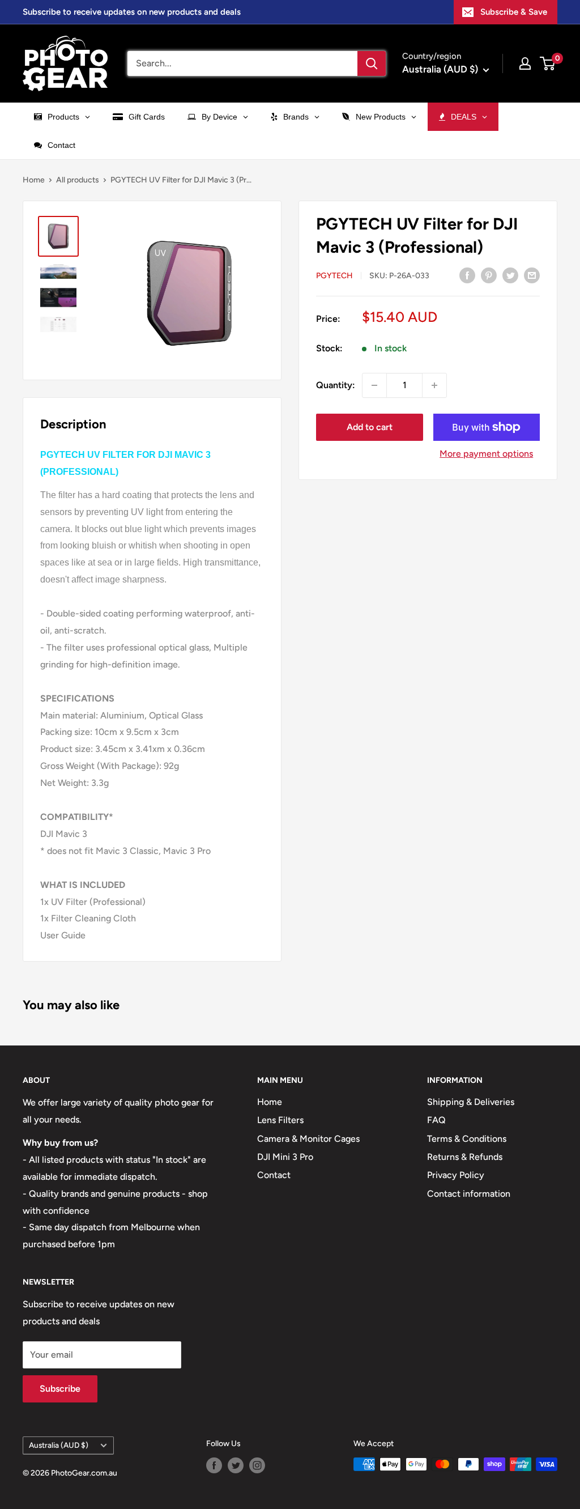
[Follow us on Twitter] (236, 1465)
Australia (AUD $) (58, 1445)
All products (77, 180)
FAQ (436, 1120)
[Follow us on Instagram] (257, 1465)
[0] (548, 63)
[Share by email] (532, 274)
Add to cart (370, 427)
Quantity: (335, 385)
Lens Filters (280, 1120)
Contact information (468, 1193)
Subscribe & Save (513, 12)
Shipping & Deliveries (470, 1101)
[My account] (525, 63)
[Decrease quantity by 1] (374, 385)
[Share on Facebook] (467, 274)
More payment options (486, 453)
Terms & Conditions (466, 1138)
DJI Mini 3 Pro (285, 1156)
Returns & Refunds (464, 1156)
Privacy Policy (455, 1175)
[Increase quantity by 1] (434, 385)
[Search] (371, 63)
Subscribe (60, 1388)
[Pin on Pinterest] (489, 274)
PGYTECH (334, 275)
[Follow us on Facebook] (214, 1465)
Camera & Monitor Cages (308, 1138)
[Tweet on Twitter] (510, 274)
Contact (274, 1175)
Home (34, 180)
